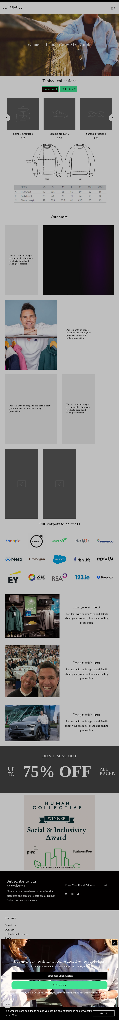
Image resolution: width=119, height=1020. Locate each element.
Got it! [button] (103, 1013)
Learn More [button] (11, 1015)
